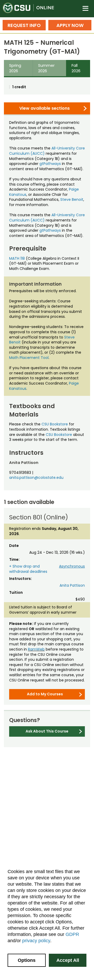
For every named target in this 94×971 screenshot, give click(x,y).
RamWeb (36, 649)
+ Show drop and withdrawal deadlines (28, 569)
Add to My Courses (45, 694)
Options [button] (27, 960)
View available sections (44, 108)
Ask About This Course (47, 731)
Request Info (24, 25)
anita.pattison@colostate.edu (36, 477)
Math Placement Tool (29, 357)
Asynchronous (72, 566)
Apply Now (70, 25)
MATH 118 (17, 258)
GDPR (72, 934)
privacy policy (36, 940)
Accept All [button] (67, 960)
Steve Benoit (71, 199)
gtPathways (50, 163)
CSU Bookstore (55, 424)
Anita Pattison (72, 585)
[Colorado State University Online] (31, 9)
